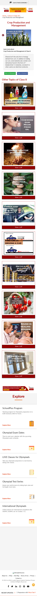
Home (4, 16)
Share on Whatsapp (9, 73)
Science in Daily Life (14, 16)
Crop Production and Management (13, 17)
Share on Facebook (22, 73)
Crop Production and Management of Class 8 (16, 51)
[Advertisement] (18, 547)
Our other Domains (20, 2)
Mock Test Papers (28, 592)
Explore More (6, 425)
